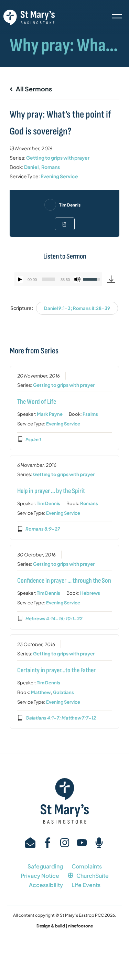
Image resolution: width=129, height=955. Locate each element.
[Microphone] (99, 842)
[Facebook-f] (47, 842)
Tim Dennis (69, 205)
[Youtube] (82, 842)
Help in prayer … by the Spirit (51, 491)
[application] (58, 279)
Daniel (31, 167)
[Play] (20, 279)
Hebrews (90, 593)
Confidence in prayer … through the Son (64, 580)
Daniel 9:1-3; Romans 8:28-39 (77, 308)
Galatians (63, 692)
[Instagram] (65, 842)
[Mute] (77, 279)
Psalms (90, 414)
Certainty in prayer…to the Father (56, 670)
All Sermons (33, 89)
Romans (50, 167)
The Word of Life (36, 402)
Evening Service (59, 176)
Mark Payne (50, 414)
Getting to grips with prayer (57, 157)
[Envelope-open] (30, 842)
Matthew (41, 692)
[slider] (48, 279)
